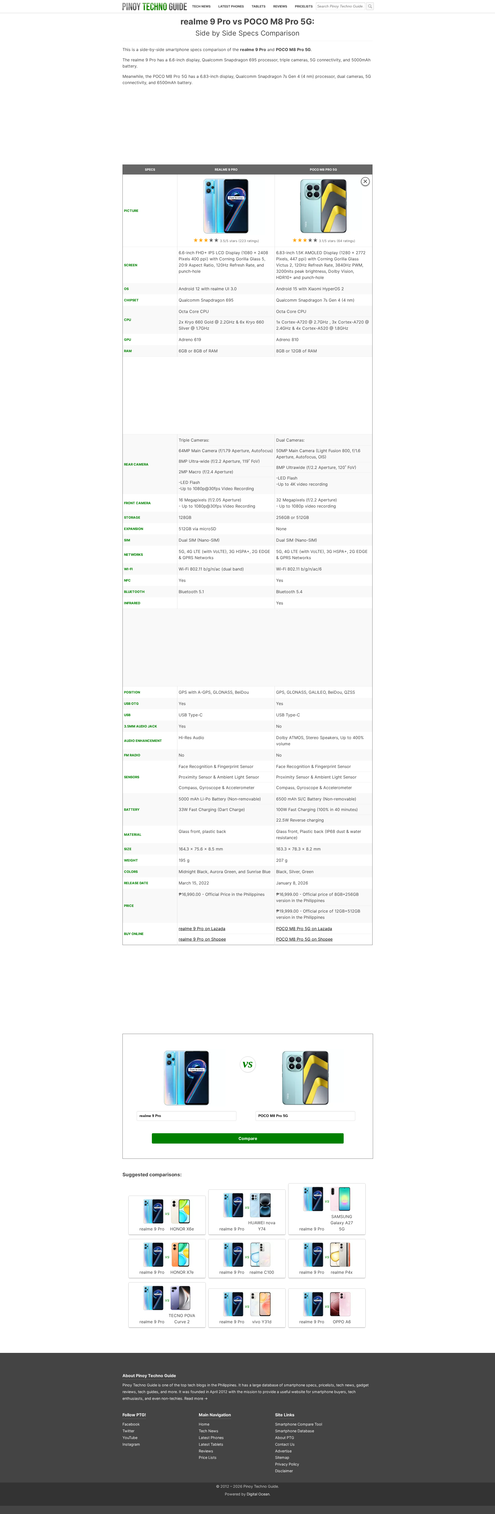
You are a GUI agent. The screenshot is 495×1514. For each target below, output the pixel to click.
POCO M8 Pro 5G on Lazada (304, 928)
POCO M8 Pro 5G (323, 169)
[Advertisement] (247, 127)
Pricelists (304, 6)
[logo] (154, 6)
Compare (247, 1138)
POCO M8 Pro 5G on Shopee (304, 939)
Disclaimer (284, 1471)
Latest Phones (231, 6)
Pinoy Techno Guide (156, 1375)
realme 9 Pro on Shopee (202, 939)
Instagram (131, 1444)
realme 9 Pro (226, 169)
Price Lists (208, 1457)
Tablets (259, 6)
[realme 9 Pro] (226, 233)
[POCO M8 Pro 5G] (323, 233)
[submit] (370, 6)
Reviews (280, 6)
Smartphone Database (294, 1431)
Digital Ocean (258, 1494)
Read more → (196, 1398)
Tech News (201, 6)
